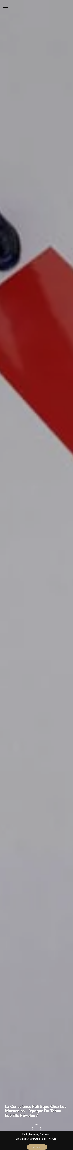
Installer (37, 1147)
